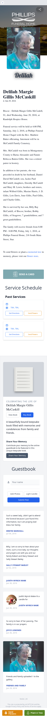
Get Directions (14, 313)
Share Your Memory (17, 455)
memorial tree (34, 251)
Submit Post (23, 500)
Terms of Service (31, 706)
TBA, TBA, (15, 307)
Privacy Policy (16, 706)
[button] (23, 656)
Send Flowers (33, 313)
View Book (12, 415)
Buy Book (27, 415)
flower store (32, 256)
